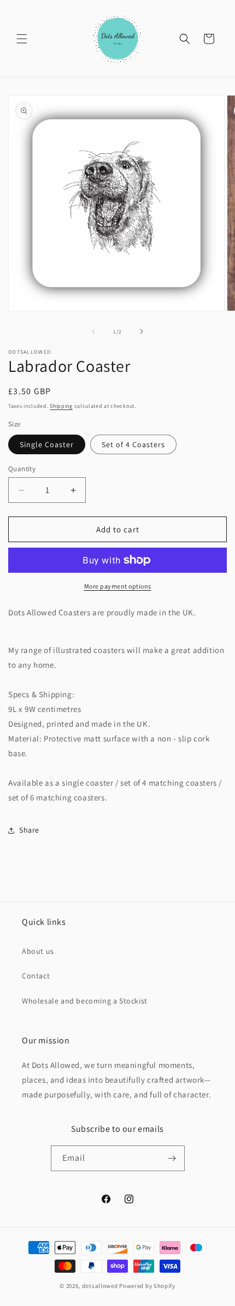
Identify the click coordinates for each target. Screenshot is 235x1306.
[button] (22, 39)
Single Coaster (47, 444)
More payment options (117, 586)
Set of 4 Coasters (133, 444)
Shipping (61, 405)
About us (38, 951)
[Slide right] (142, 331)
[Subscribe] (172, 1158)
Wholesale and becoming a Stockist (85, 1001)
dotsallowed (100, 1286)
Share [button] (29, 830)
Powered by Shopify (147, 1286)
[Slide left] (93, 331)
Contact (36, 976)
